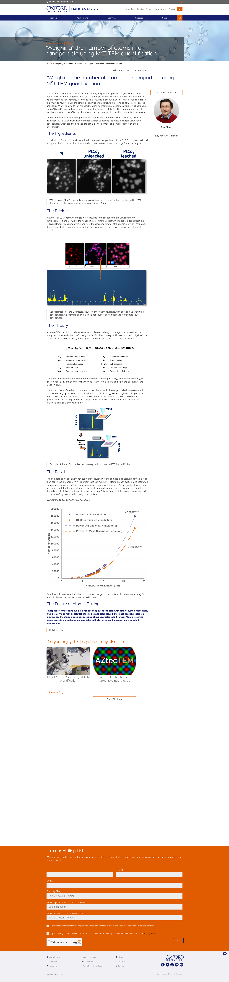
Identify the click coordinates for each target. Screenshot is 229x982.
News (157, 9)
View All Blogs (114, 699)
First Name (53, 870)
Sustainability (130, 9)
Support (139, 18)
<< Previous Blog (55, 692)
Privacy (120, 957)
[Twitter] (172, 965)
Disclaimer (121, 961)
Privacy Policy (150, 933)
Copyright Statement (56, 957)
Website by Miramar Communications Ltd (167, 974)
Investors (140, 9)
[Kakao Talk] (181, 965)
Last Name (122, 870)
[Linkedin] (167, 965)
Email (50, 881)
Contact (172, 9)
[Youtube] (177, 965)
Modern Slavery (54, 966)
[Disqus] (114, 744)
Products (53, 18)
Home (49, 63)
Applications (82, 18)
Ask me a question (166, 92)
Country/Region (56, 891)
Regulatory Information (91, 961)
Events (163, 9)
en (180, 9)
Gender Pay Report (90, 957)
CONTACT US (56, 630)
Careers (149, 9)
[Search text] (174, 18)
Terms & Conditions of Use (92, 966)
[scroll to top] (225, 953)
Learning (112, 18)
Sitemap (121, 966)
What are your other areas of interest (66, 913)
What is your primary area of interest (66, 902)
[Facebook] (163, 965)
